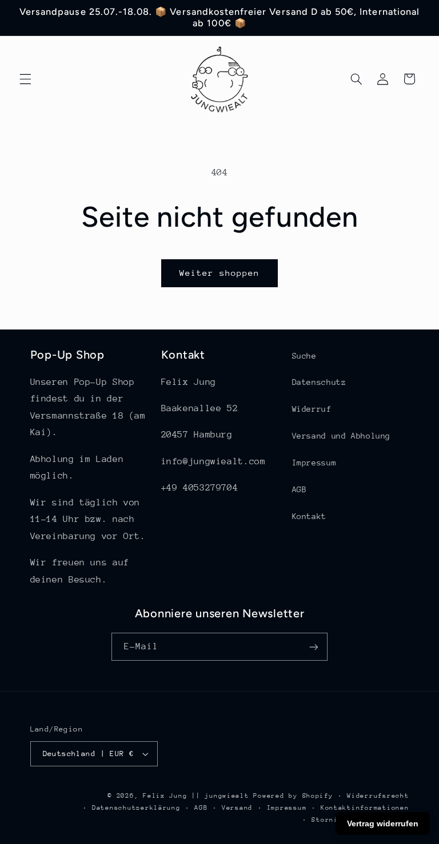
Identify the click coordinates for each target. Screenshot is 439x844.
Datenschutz (319, 382)
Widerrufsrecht (378, 795)
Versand (237, 807)
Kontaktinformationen (365, 807)
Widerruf (312, 408)
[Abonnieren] (314, 647)
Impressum (314, 462)
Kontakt (309, 516)
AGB (299, 489)
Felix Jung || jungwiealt (196, 795)
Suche (304, 355)
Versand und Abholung (341, 435)
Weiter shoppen (219, 273)
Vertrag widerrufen (382, 823)
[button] (25, 79)
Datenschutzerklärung (136, 807)
